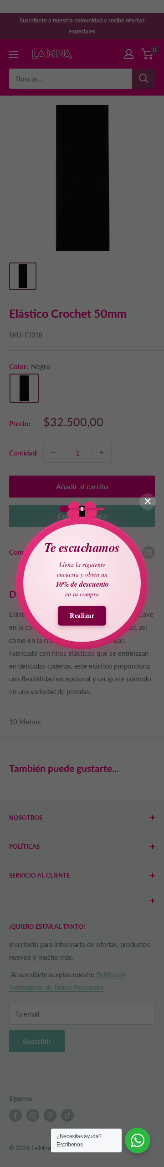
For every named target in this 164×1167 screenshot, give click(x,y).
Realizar (82, 615)
